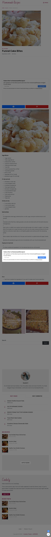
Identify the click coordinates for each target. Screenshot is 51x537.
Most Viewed (13, 396)
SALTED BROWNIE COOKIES (15, 406)
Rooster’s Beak (12, 441)
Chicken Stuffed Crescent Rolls (15, 401)
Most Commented (37, 396)
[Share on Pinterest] (37, 106)
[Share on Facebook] (13, 106)
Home (20, 529)
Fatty (14, 53)
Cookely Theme (27, 534)
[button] (45, 2)
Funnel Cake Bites (12, 50)
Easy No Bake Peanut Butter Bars (17, 434)
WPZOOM (35, 534)
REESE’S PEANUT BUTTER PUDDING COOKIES (20, 412)
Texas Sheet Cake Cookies (14, 418)
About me (6, 494)
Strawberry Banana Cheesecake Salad (17, 423)
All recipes (5, 48)
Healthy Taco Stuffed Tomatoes (17, 448)
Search (4, 340)
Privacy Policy (28, 529)
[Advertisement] (25, 68)
